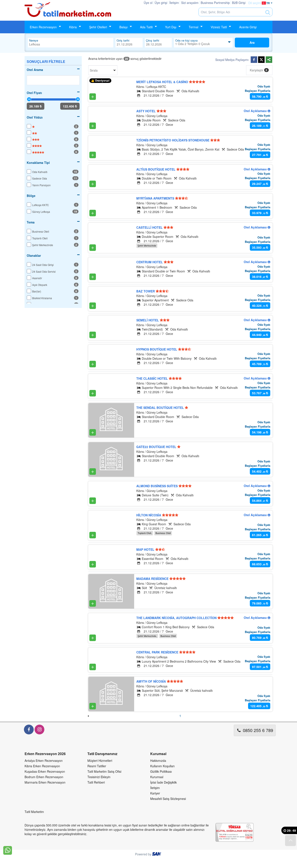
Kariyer (155, 793)
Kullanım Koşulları (162, 766)
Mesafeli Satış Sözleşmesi (168, 798)
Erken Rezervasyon (43, 27)
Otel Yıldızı (35, 117)
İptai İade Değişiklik (163, 782)
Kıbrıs (73, 27)
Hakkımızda (158, 760)
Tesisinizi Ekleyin (98, 777)
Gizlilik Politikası (161, 771)
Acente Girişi (248, 27)
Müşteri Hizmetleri (99, 760)
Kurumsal (156, 777)
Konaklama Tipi (38, 162)
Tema (31, 222)
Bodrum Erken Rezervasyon (44, 777)
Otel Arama (35, 69)
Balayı (123, 27)
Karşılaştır (258, 70)
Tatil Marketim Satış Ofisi (104, 771)
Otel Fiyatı (34, 93)
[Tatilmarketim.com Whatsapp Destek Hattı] (7, 850)
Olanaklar (34, 255)
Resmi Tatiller (96, 766)
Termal (193, 27)
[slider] (29, 99)
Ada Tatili (146, 27)
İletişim (155, 788)
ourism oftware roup (157, 854)
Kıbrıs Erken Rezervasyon (42, 766)
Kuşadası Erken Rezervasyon (45, 771)
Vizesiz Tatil (219, 27)
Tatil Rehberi (96, 782)
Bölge (31, 195)
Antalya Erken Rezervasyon (44, 760)
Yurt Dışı (170, 27)
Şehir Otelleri (98, 27)
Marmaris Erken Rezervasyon (45, 782)
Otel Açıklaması (256, 111)
